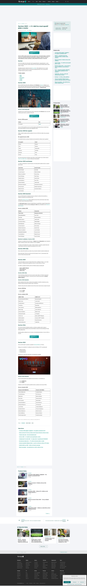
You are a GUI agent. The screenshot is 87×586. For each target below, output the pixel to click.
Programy (23, 23)
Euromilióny (36, 562)
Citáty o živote (53, 563)
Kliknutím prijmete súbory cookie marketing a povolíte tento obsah (34, 98)
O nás (27, 583)
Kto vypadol (22, 77)
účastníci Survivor (25, 199)
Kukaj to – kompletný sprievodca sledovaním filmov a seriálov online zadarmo (61, 56)
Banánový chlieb (45, 575)
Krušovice (27, 566)
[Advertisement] (43, 14)
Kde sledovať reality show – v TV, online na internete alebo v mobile (31, 441)
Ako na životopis (62, 575)
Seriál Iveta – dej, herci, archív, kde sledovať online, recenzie (61, 74)
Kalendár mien (19, 562)
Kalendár (49, 1)
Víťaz (21, 76)
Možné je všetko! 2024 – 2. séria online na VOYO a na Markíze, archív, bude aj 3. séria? (62, 66)
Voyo (40, 124)
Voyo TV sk (18, 574)
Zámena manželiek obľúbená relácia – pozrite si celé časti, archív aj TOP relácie (34, 443)
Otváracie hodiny (45, 562)
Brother (19, 575)
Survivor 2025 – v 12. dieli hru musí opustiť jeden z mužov (29, 436)
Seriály (27, 574)
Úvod (19, 23)
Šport (37, 1)
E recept (52, 572)
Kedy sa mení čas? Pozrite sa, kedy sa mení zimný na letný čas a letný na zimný (33, 432)
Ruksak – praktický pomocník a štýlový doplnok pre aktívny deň (64, 105)
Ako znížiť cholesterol (54, 575)
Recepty (53, 1)
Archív (21, 80)
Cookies (37, 583)
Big (17, 575)
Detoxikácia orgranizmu (54, 578)
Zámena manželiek (37, 572)
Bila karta (44, 566)
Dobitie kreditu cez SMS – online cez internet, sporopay (29, 445)
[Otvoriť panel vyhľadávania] (66, 1)
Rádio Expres (27, 563)
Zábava (29, 1)
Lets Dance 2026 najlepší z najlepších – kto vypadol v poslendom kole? (32, 430)
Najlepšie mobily (62, 572)
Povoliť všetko (67, 582)
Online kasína (36, 566)
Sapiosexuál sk (53, 566)
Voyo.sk (41, 85)
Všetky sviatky (64, 29)
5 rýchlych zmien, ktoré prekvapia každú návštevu (65, 115)
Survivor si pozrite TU (34, 52)
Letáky (44, 563)
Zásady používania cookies (70, 584)
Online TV (27, 578)
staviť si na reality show (22, 158)
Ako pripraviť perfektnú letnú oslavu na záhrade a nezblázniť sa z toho (65, 120)
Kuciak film (18, 578)
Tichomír (59, 24)
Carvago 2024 (62, 578)
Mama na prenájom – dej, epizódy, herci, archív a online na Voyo (31, 447)
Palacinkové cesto (45, 578)
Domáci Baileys (45, 574)
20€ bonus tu (48, 4)
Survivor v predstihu (34, 116)
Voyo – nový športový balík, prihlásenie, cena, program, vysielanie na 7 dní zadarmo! (62, 70)
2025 (21, 75)
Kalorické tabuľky (53, 574)
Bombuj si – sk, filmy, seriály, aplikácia (62, 76)
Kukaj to (18, 572)
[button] (68, 1)
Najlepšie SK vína (62, 574)
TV (20, 23)
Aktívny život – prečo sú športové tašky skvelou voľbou (64, 125)
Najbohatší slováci (54, 562)
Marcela (30, 30)
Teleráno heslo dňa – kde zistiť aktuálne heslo (27, 434)
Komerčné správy (63, 122)
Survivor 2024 (36, 574)
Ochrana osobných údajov (78, 584)
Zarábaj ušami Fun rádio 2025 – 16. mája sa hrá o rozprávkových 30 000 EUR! (33, 438)
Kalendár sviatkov (19, 563)
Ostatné (57, 1)
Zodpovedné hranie (42, 583)
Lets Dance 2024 (36, 575)
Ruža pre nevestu (36, 578)
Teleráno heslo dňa (28, 562)
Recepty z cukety (45, 572)
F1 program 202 (62, 563)
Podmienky (30, 583)
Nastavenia (82, 582)
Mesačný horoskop (58, 29)
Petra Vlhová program (63, 566)
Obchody (44, 1)
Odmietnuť (74, 582)
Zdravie (40, 1)
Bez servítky (34, 68)
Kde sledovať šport (62, 562)
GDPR (34, 583)
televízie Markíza (37, 344)
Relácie (27, 575)
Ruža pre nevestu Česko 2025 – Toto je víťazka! (38, 499)
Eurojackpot (36, 563)
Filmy (26, 572)
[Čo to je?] (22, 1)
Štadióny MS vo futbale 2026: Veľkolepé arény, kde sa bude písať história (65, 110)
